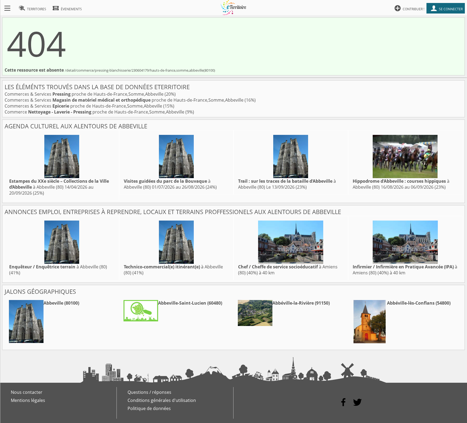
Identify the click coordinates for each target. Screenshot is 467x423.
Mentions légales (28, 400)
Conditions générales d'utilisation (162, 400)
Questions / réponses (149, 392)
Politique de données (149, 408)
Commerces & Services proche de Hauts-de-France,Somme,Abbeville (85, 94)
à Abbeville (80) (59, 184)
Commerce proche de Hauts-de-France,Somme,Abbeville (95, 112)
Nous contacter (26, 392)
